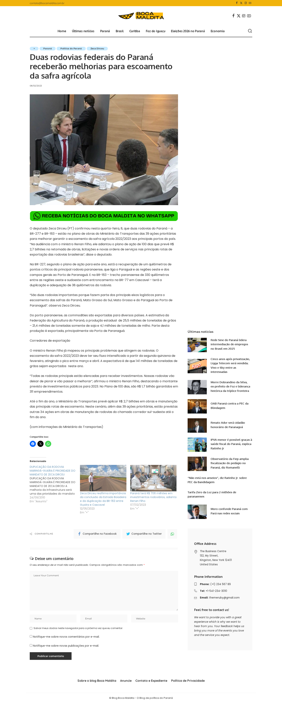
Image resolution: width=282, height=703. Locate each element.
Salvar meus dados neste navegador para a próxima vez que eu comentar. (78, 628)
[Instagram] (245, 3)
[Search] (250, 31)
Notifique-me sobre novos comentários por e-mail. (66, 637)
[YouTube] (250, 3)
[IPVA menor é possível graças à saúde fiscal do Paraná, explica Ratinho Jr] (197, 444)
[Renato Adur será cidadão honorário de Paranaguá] (197, 425)
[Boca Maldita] (141, 15)
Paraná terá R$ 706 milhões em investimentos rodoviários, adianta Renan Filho (153, 497)
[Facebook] (237, 3)
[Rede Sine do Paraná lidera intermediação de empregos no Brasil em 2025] (197, 345)
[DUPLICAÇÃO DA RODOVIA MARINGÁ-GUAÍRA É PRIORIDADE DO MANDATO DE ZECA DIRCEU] (55, 484)
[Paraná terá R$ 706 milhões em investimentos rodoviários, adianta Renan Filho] (153, 478)
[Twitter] (241, 3)
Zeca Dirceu (97, 48)
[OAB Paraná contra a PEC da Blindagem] (197, 406)
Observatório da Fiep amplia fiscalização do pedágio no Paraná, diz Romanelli (230, 463)
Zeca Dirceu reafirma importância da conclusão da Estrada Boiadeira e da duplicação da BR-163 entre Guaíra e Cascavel (103, 499)
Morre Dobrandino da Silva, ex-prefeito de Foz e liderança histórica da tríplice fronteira (230, 386)
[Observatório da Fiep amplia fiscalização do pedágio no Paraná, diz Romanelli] (197, 464)
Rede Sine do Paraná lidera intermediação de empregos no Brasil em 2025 (229, 344)
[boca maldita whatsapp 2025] (104, 216)
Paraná (47, 48)
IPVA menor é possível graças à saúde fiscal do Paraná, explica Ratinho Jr (231, 444)
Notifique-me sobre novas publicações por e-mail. (66, 646)
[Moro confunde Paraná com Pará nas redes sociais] (197, 512)
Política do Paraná (71, 48)
